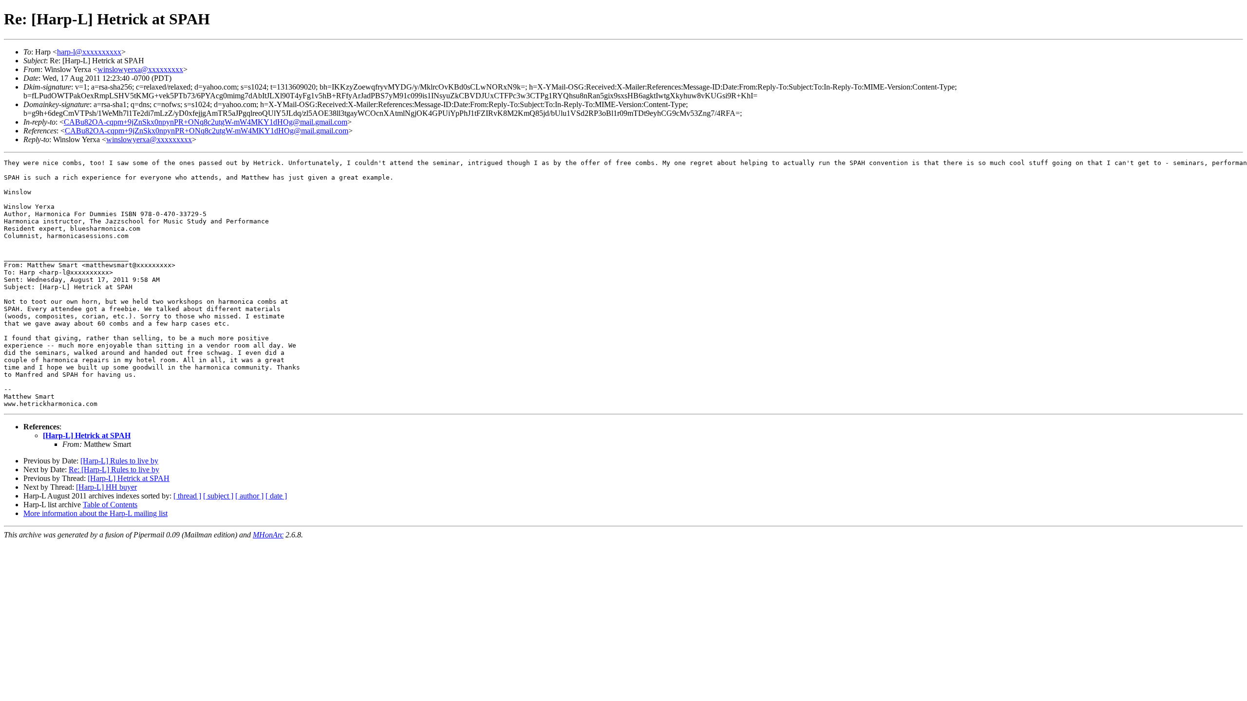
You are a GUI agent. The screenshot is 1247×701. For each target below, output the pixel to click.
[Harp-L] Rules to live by (119, 461)
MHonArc (268, 535)
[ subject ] (218, 496)
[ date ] (276, 496)
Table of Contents (110, 504)
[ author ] (249, 496)
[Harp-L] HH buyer (106, 487)
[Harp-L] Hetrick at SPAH (87, 435)
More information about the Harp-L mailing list (95, 513)
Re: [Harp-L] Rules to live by (114, 469)
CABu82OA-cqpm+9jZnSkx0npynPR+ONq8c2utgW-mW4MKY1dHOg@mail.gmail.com (205, 122)
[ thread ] (187, 496)
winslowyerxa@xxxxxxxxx (140, 69)
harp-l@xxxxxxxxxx (89, 52)
